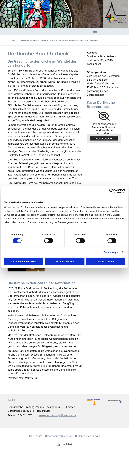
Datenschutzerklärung (58, 436)
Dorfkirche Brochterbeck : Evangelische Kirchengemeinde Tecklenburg (59, 40)
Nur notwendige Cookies (23, 261)
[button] (48, 31)
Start (12, 40)
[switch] (48, 240)
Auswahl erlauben (64, 261)
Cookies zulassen (105, 261)
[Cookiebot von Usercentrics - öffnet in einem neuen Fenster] (111, 191)
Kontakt (12, 400)
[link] (104, 116)
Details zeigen (111, 252)
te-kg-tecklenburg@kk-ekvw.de (57, 415)
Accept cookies (104, 138)
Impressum (35, 436)
